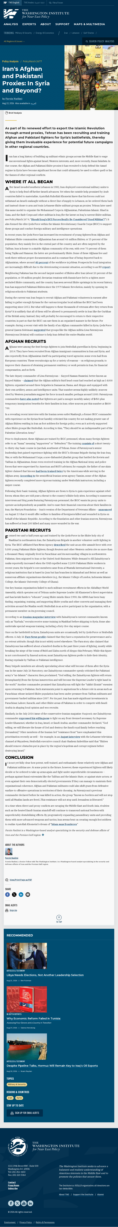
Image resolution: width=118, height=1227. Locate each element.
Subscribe (13, 1188)
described (59, 544)
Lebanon (76, 33)
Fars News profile (35, 636)
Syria (19, 1098)
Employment (10, 1222)
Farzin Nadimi (13, 98)
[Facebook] (7, 894)
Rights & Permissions (45, 1222)
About (45, 24)
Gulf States (88, 33)
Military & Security (23, 33)
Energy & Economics (45, 33)
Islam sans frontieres (64, 824)
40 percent (41, 262)
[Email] (27, 894)
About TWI (64, 1194)
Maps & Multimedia (89, 24)
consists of (88, 443)
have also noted (29, 399)
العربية (33, 103)
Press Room (13, 1185)
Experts (29, 24)
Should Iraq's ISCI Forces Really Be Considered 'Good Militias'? (68, 219)
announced (105, 509)
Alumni (100, 1194)
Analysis (11, 24)
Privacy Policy (26, 1222)
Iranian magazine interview (39, 617)
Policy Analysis (10, 61)
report (106, 267)
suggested (39, 330)
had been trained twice (49, 471)
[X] (14, 894)
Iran (66, 33)
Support (62, 24)
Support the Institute (83, 1194)
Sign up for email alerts (26, 1113)
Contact (12, 1182)
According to (27, 475)
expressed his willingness (34, 718)
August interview (70, 736)
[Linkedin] (21, 894)
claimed (28, 380)
